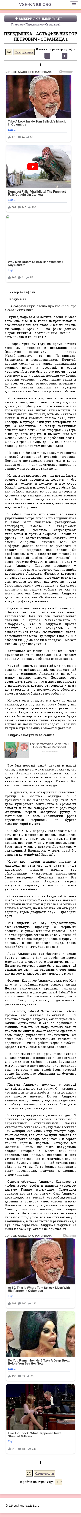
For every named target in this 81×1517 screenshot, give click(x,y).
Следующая (24, 52)
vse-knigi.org (35, 4)
